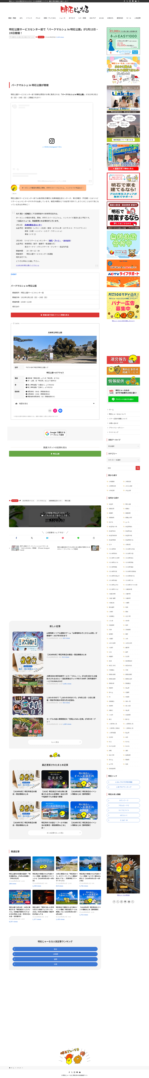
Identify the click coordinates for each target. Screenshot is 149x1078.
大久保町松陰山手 (114, 576)
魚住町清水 (112, 531)
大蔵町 (127, 603)
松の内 (127, 746)
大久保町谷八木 (113, 562)
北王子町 (128, 616)
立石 (110, 652)
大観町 (111, 638)
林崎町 (127, 697)
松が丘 (127, 742)
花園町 (127, 692)
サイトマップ (113, 432)
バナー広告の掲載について (118, 419)
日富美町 (128, 715)
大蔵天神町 (112, 594)
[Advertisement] (55, 57)
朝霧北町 (111, 508)
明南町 (127, 759)
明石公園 (56, 454)
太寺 (126, 638)
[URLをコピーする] (93, 538)
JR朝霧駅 (112, 481)
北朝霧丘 (111, 616)
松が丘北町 (112, 746)
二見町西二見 (129, 724)
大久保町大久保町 (114, 558)
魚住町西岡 (112, 540)
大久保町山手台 (113, 585)
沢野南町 (128, 629)
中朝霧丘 (111, 670)
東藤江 (111, 710)
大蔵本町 (128, 598)
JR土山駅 (128, 490)
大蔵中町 (128, 594)
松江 (110, 742)
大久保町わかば (113, 589)
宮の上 (111, 759)
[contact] (135, 1)
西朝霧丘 (128, 683)
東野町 (111, 706)
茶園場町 (111, 625)
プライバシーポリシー (116, 428)
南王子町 (111, 755)
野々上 (111, 692)
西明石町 (111, 683)
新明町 (111, 634)
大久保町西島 (129, 562)
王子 (110, 544)
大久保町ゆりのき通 (131, 585)
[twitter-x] (127, 1)
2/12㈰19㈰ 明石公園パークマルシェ (27, 265)
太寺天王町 (128, 643)
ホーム (111, 409)
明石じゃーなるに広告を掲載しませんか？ (123, 321)
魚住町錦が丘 (129, 540)
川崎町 (111, 612)
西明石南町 (112, 679)
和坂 (126, 607)
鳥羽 (110, 661)
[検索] (138, 1)
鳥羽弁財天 (128, 665)
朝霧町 (111, 513)
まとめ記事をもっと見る (55, 833)
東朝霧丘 (111, 701)
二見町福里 (112, 733)
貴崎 (126, 612)
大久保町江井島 (130, 549)
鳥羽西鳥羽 (128, 661)
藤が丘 (127, 719)
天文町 (127, 656)
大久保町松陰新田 (130, 571)
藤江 (110, 719)
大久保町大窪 (129, 553)
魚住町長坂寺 (113, 535)
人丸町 (111, 715)
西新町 (111, 688)
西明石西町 (128, 674)
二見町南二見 (129, 728)
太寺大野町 (112, 643)
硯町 (126, 634)
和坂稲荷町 (112, 768)
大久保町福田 (129, 567)
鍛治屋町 (111, 607)
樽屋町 (111, 656)
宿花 (51, 240)
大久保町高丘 (129, 558)
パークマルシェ (41, 501)
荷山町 (127, 688)
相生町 (111, 504)
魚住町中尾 (128, 535)
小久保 (111, 621)
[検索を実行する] (138, 468)
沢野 (110, 629)
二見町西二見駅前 (114, 728)
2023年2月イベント (28, 501)
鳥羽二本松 (112, 665)
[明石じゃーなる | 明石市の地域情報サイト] (74, 9)
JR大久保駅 (128, 486)
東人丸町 (128, 706)
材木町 (127, 621)
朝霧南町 (111, 517)
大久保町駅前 (113, 553)
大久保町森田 (113, 580)
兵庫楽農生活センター (55, 501)
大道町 (111, 647)
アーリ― (57, 240)
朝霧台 (127, 508)
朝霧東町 (128, 513)
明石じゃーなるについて (117, 414)
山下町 (111, 764)
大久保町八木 (129, 580)
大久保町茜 (112, 549)
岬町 (110, 750)
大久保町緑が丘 (130, 576)
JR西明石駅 (112, 486)
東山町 (127, 710)
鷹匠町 (127, 647)
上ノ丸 (127, 522)
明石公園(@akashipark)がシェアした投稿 (52, 181)
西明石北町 (128, 679)
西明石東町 (112, 674)
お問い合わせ (113, 423)
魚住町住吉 (128, 531)
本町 (126, 737)
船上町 (127, 733)
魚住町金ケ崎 (113, 526)
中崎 (126, 670)
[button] (16, 538)
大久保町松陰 (113, 571)
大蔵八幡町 (112, 598)
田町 (126, 652)
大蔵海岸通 (128, 589)
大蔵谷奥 (111, 603)
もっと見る (55, 742)
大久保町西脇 (113, 567)
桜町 (126, 625)
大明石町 (128, 544)
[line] (132, 1)
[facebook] (124, 1)
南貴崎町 (128, 755)
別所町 (111, 737)
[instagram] (130, 1)
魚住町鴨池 (128, 526)
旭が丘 (111, 522)
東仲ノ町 (128, 701)
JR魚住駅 (112, 490)
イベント (41, 37)
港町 (126, 750)
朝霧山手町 (128, 517)
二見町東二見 (113, 724)
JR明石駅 (128, 481)
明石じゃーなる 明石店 (123, 895)
